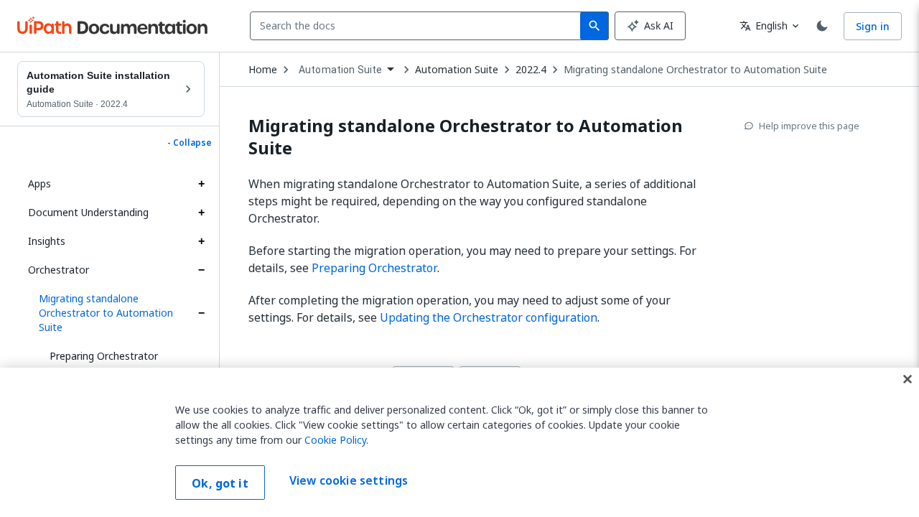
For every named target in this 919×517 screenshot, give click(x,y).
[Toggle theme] (822, 26)
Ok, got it (220, 483)
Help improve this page (809, 125)
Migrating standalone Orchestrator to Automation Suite (106, 313)
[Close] (907, 379)
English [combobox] (764, 25)
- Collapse (189, 142)
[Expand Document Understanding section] (201, 212)
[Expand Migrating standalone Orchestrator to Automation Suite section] (201, 313)
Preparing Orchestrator (104, 355)
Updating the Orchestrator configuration (488, 317)
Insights (46, 240)
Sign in (873, 26)
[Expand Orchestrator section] (201, 270)
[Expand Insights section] (201, 241)
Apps (39, 183)
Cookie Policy (335, 439)
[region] (459, 442)
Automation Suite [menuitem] (340, 69)
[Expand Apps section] (201, 183)
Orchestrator (58, 269)
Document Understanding (88, 212)
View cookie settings (348, 481)
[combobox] (418, 26)
